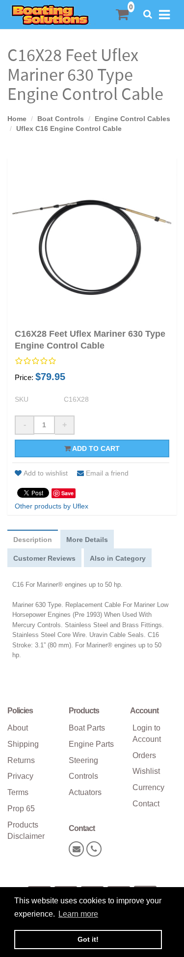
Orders (144, 755)
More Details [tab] (87, 539)
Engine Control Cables (132, 119)
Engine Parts (91, 744)
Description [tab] (32, 539)
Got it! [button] (88, 939)
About (17, 728)
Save (67, 493)
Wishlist (146, 771)
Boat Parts (87, 728)
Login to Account (146, 733)
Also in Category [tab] (118, 558)
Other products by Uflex (51, 506)
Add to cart (95, 448)
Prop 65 (21, 808)
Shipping (23, 744)
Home (16, 119)
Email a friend (107, 473)
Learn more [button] (78, 914)
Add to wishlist (46, 473)
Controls (83, 776)
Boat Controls (60, 119)
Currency (148, 787)
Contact (145, 803)
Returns (21, 760)
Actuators (85, 792)
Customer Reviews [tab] (44, 558)
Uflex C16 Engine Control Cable (69, 128)
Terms (17, 792)
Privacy (20, 776)
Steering (83, 760)
